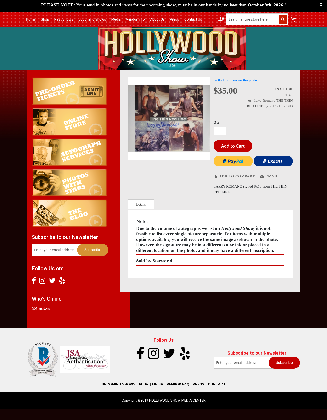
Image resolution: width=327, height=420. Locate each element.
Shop (45, 19)
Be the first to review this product (236, 80)
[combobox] (257, 19)
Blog (144, 384)
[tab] (141, 204)
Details (141, 204)
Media (116, 19)
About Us (157, 19)
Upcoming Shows (92, 19)
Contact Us (193, 19)
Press (174, 19)
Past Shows (63, 19)
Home (31, 19)
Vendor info (135, 19)
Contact (217, 384)
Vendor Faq (178, 384)
